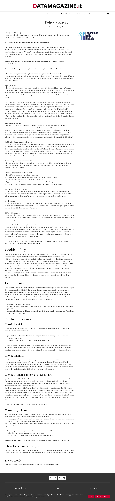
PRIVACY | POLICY (21, 488)
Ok (91, 496)
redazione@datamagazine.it (33, 243)
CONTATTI (57, 488)
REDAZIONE (94, 488)
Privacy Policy (102, 496)
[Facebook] (51, 478)
